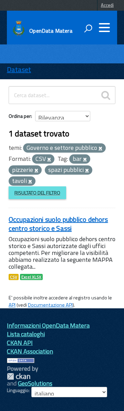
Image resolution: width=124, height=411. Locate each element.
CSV (13, 277)
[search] (105, 95)
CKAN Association (30, 351)
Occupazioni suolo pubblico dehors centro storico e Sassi (58, 224)
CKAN (18, 376)
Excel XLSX (31, 277)
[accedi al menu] (104, 27)
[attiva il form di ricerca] (88, 28)
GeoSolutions (35, 383)
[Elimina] (100, 148)
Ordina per (20, 116)
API (12, 305)
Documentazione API (50, 305)
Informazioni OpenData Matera (48, 325)
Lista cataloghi (26, 334)
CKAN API (20, 342)
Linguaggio (18, 390)
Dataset (19, 69)
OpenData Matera (50, 30)
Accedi (107, 5)
